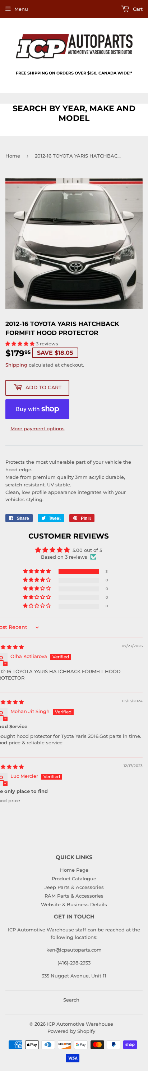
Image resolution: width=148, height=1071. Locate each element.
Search (71, 1000)
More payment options (37, 428)
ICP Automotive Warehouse (80, 1024)
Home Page (74, 870)
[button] (20, 343)
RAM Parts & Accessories (74, 896)
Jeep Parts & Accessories (74, 887)
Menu (21, 9)
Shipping (16, 365)
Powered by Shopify (71, 1031)
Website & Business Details (74, 904)
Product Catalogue (74, 878)
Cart (137, 9)
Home (12, 156)
